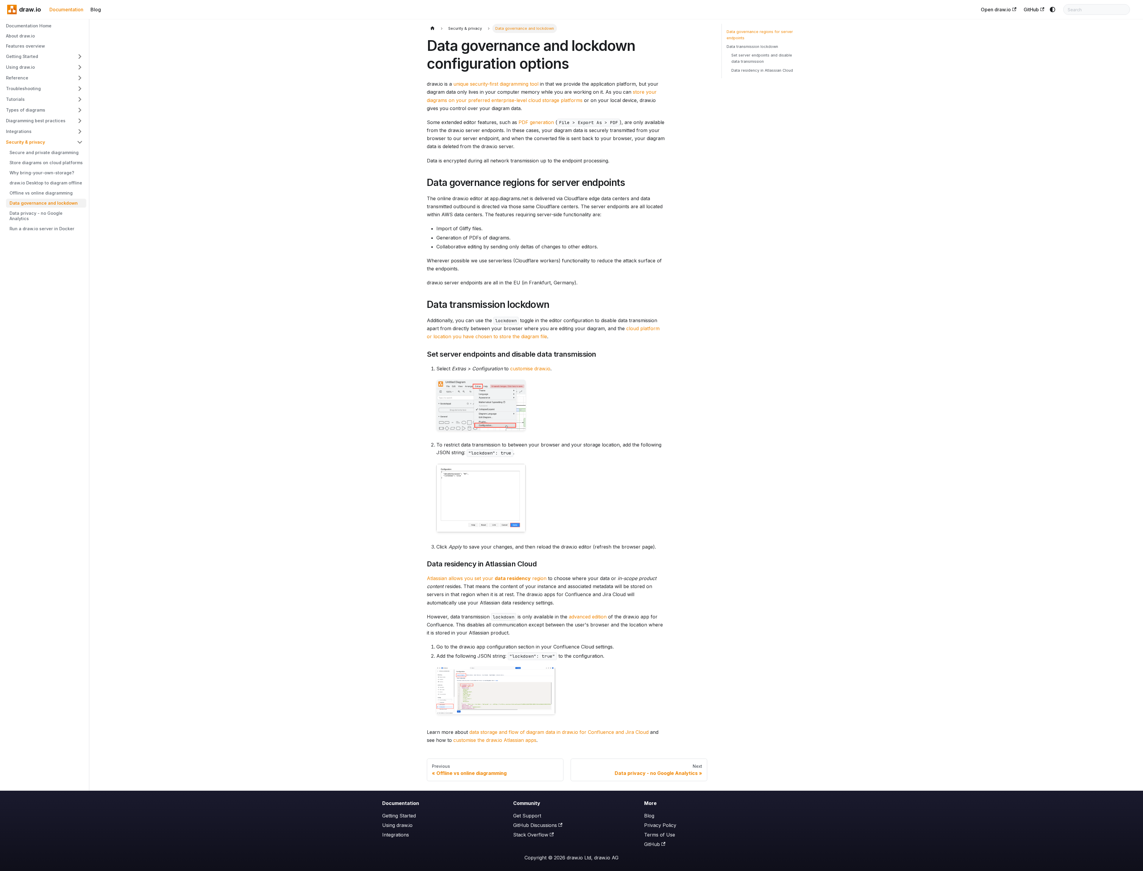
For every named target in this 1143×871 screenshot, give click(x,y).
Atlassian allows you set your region (486, 578)
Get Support (527, 816)
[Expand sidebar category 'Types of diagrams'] (79, 110)
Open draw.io (996, 9)
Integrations (395, 835)
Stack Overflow (530, 835)
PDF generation (536, 122)
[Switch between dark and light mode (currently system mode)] (1052, 9)
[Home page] (432, 28)
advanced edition (588, 617)
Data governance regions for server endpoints (760, 34)
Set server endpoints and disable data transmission (761, 58)
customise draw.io (530, 369)
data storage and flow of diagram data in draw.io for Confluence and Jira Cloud (559, 732)
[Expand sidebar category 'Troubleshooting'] (79, 88)
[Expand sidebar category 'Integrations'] (79, 131)
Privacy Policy (660, 825)
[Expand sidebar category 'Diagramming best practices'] (79, 121)
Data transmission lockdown (752, 46)
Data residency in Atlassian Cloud (762, 70)
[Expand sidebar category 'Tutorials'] (79, 99)
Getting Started (399, 816)
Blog (95, 9)
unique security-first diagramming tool (495, 84)
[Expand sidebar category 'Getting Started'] (79, 56)
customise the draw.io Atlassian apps (494, 740)
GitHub (1031, 9)
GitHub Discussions (535, 825)
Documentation (66, 9)
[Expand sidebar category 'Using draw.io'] (79, 67)
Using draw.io (397, 825)
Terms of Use (659, 835)
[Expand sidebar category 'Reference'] (79, 78)
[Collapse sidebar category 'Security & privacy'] (79, 142)
